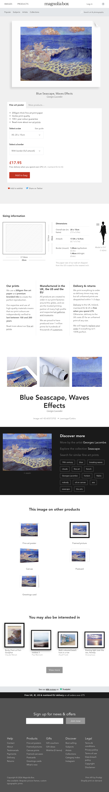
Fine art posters (34, 743)
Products (22, 4)
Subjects (16, 12)
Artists (25, 12)
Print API (89, 777)
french (88, 469)
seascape (66, 489)
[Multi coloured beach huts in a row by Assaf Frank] (68, 640)
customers (57, 329)
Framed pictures (34, 746)
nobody (65, 482)
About (10, 746)
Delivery (77, 304)
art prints (36, 122)
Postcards (31, 757)
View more (54, 669)
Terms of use (91, 753)
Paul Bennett (37, 655)
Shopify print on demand (91, 780)
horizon (87, 476)
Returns (10, 761)
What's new (32, 764)
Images (8, 4)
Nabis (99, 476)
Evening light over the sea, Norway (94, 651)
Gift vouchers (52, 743)
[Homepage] (55, 4)
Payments (11, 754)
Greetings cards (34, 761)
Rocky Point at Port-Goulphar (13, 651)
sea (93, 482)
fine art (77, 469)
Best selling (71, 743)
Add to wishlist (16, 188)
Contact (10, 743)
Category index (73, 757)
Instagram (70, 761)
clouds (65, 469)
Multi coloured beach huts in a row (67, 651)
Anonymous (90, 655)
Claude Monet (11, 655)
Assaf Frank (63, 655)
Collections (34, 12)
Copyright (90, 763)
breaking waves (95, 462)
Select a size (26, 128)
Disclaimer (90, 767)
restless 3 (36, 652)
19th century (67, 462)
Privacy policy (91, 749)
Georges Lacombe (54, 96)
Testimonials (13, 750)
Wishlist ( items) (54, 750)
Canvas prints (33, 750)
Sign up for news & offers (54, 714)
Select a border (16, 144)
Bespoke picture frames (29, 780)
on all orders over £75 (54, 695)
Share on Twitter (36, 188)
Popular (7, 12)
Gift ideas (50, 746)
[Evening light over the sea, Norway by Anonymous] (95, 640)
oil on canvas (80, 482)
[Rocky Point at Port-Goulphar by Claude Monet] (14, 635)
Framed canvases (35, 754)
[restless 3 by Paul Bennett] (41, 640)
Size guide (39, 128)
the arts (79, 489)
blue (81, 462)
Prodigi (99, 777)
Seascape (94, 448)
